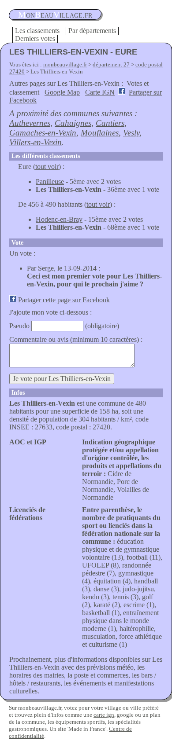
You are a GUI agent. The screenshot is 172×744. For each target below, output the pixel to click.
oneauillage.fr (55, 14)
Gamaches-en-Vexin (42, 132)
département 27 (111, 64)
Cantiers (110, 123)
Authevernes (29, 123)
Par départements (92, 30)
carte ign (103, 714)
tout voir (47, 166)
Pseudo (19, 326)
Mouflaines (100, 132)
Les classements (37, 30)
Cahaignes (73, 123)
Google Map (62, 92)
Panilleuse (50, 181)
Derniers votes (35, 38)
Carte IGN (100, 92)
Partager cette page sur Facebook (64, 300)
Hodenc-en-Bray (59, 219)
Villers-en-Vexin (35, 142)
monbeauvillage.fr (65, 64)
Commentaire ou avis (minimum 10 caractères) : (75, 339)
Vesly (131, 132)
